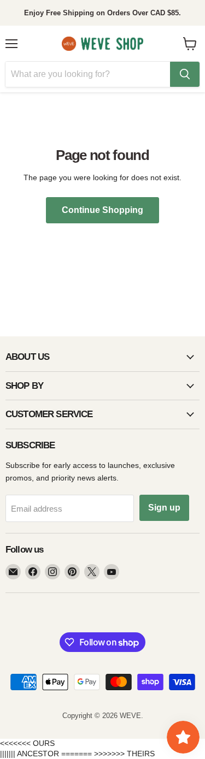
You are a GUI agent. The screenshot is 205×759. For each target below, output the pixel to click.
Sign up (164, 507)
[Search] (185, 74)
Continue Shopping (102, 210)
